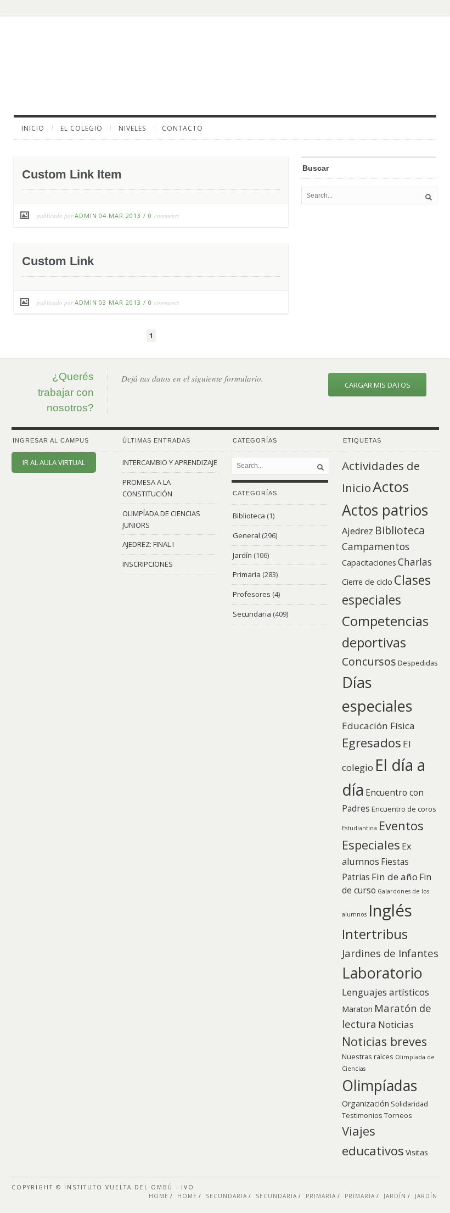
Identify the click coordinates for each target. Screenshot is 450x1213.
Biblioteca (249, 516)
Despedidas (418, 663)
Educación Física (378, 725)
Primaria (247, 574)
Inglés (390, 910)
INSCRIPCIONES (147, 564)
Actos (391, 486)
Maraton (357, 1009)
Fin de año (395, 876)
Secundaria (252, 614)
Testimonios (362, 1115)
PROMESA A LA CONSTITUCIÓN (147, 488)
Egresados (371, 742)
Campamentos (375, 546)
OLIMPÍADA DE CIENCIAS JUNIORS (161, 519)
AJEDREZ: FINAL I (148, 544)
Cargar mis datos (377, 385)
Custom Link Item (72, 174)
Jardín (242, 555)
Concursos (369, 661)
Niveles (132, 128)
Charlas (415, 561)
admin (86, 215)
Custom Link (58, 261)
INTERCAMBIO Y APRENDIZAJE (169, 462)
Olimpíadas (379, 1085)
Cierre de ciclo (367, 582)
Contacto (182, 128)
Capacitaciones (369, 562)
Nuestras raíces (367, 1056)
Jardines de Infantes (390, 953)
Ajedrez (357, 531)
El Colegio (81, 128)
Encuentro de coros (404, 809)
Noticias (396, 1024)
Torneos (398, 1115)
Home (158, 1196)
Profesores (252, 594)
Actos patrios (385, 510)
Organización (365, 1103)
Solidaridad (409, 1104)
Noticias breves (384, 1041)
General (246, 535)
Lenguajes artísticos (385, 992)
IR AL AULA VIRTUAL (53, 462)
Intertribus (375, 934)
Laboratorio (382, 973)
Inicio (32, 128)
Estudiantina (359, 828)
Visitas (417, 1152)
